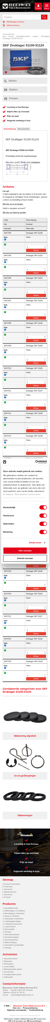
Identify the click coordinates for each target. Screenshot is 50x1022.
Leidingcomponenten (13, 924)
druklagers (35, 162)
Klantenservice (10, 892)
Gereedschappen (11, 937)
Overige (7, 948)
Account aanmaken (12, 884)
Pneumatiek (9, 929)
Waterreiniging (10, 942)
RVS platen (8, 964)
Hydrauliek (8, 977)
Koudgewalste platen (13, 974)
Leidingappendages (12, 921)
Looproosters (10, 926)
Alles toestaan (25, 551)
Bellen (13, 80)
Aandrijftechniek (23, 36)
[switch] (43, 516)
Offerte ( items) (12, 25)
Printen (13, 98)
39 (28, 1021)
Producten (8, 887)
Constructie (9, 972)
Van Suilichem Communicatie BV (28, 1015)
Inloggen (38, 8)
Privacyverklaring (30, 1008)
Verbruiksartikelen (11, 934)
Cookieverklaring (36, 1010)
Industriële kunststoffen (14, 945)
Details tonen (35, 542)
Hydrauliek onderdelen (13, 919)
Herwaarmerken (11, 959)
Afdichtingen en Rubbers (14, 911)
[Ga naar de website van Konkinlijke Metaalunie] (25, 834)
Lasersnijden (9, 966)
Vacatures (8, 889)
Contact (7, 897)
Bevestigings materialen (14, 913)
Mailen (13, 89)
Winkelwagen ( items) (15, 22)
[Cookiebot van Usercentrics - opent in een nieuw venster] (35, 462)
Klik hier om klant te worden (14, 212)
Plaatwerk (8, 961)
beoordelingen (35, 1021)
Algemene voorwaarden (17, 1010)
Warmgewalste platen (13, 969)
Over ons (16, 1008)
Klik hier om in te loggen (13, 204)
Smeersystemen (11, 940)
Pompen (7, 932)
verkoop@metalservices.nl (22, 995)
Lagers (35, 36)
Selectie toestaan (25, 558)
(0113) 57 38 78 (17, 992)
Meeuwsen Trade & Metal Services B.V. (29, 1006)
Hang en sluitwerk (11, 916)
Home (11, 36)
